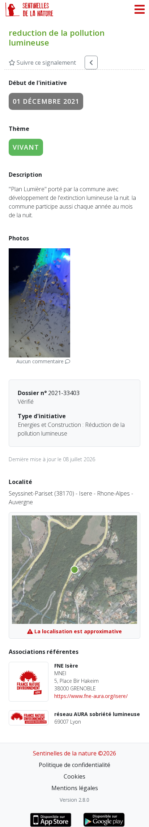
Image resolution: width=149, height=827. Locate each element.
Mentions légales (74, 788)
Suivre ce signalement (45, 63)
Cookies (74, 776)
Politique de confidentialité (74, 765)
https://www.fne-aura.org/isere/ (91, 696)
